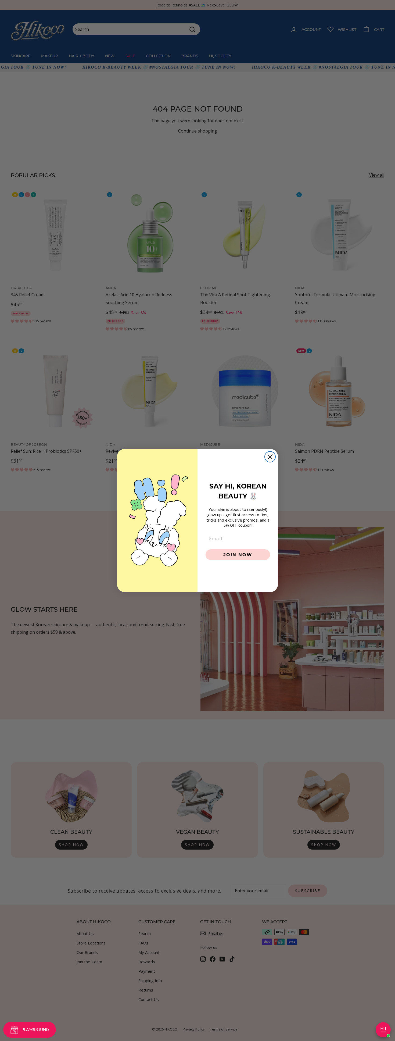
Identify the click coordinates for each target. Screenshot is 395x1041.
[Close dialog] (270, 456)
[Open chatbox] (383, 1029)
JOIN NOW (237, 554)
